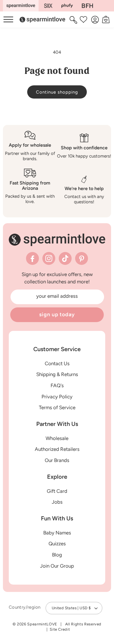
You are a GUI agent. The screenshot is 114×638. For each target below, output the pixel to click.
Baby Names (57, 533)
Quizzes (57, 543)
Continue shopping (57, 92)
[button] (74, 19)
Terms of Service (57, 407)
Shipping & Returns (57, 374)
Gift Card (57, 491)
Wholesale (57, 438)
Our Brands (57, 460)
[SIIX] (48, 5)
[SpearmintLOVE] (21, 5)
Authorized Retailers (57, 449)
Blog (57, 555)
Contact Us (57, 363)
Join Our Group (57, 566)
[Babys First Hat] (87, 5)
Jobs (57, 502)
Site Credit (60, 629)
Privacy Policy (57, 397)
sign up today (57, 314)
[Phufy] (67, 5)
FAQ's (57, 385)
